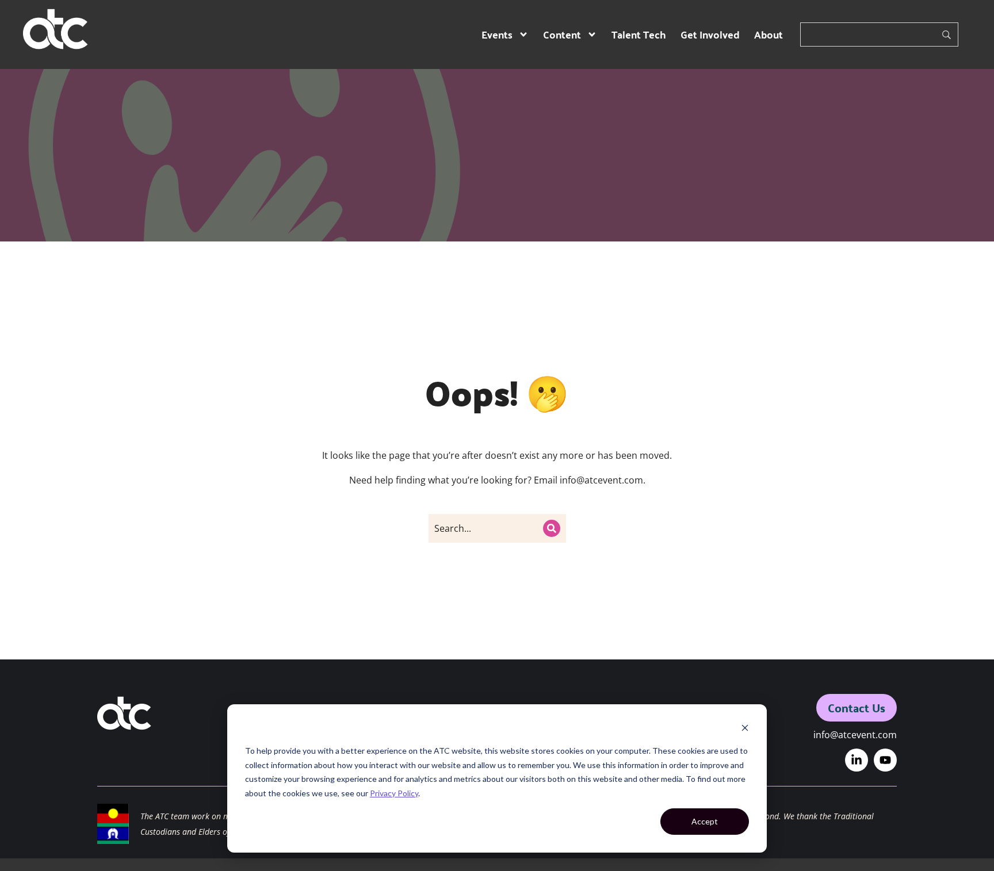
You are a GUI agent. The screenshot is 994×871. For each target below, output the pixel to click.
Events (497, 34)
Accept (704, 821)
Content (562, 34)
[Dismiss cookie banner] (745, 729)
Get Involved (710, 34)
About (768, 34)
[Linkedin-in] (856, 760)
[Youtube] (885, 760)
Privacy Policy (394, 793)
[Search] (551, 528)
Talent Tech (638, 34)
